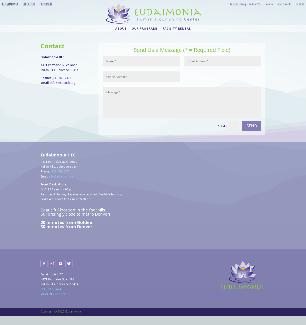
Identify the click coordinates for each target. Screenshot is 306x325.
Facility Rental (284, 4)
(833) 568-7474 (51, 289)
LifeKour (29, 4)
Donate (269, 4)
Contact (300, 4)
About (121, 28)
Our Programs (145, 28)
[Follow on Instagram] (52, 263)
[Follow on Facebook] (44, 263)
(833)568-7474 (61, 78)
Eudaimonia (10, 4)
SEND (251, 126)
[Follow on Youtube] (60, 263)
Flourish (46, 4)
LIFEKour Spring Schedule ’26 (245, 4)
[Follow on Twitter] (69, 263)
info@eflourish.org (62, 83)
